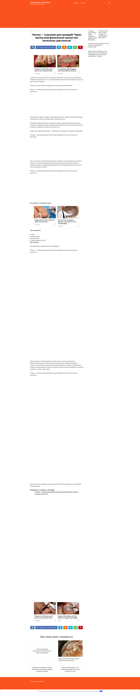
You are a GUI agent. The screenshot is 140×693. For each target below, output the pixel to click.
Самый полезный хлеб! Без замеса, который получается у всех (68, 659)
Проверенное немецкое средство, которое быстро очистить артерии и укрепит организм (42, 669)
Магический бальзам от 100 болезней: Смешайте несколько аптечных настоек (70, 669)
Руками (83, 3)
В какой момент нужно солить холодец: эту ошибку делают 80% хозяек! (103, 34)
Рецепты (76, 3)
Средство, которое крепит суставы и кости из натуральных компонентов (98, 45)
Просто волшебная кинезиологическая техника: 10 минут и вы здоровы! (42, 650)
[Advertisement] (70, 16)
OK (101, 691)
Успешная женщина (40, 2)
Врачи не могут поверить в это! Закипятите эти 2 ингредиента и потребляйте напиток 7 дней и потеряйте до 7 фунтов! (97, 54)
